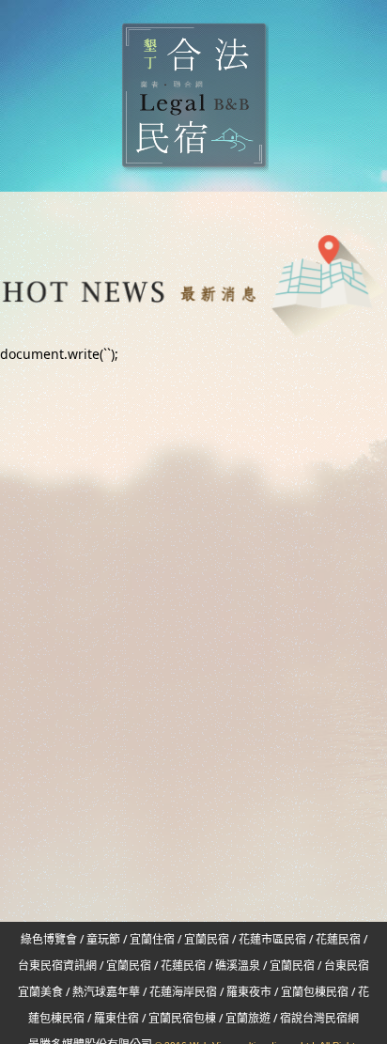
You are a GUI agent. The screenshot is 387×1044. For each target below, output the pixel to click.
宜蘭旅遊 (247, 1018)
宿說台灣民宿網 (319, 1018)
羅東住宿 (116, 1018)
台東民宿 (346, 966)
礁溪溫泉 (237, 966)
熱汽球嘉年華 (106, 992)
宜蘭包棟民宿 (316, 992)
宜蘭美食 (40, 992)
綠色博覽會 (49, 939)
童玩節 (103, 939)
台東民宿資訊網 (57, 966)
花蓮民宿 (338, 939)
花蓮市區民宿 (272, 939)
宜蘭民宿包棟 (182, 1018)
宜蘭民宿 (206, 939)
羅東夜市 (250, 992)
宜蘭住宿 (152, 939)
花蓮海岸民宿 (183, 992)
